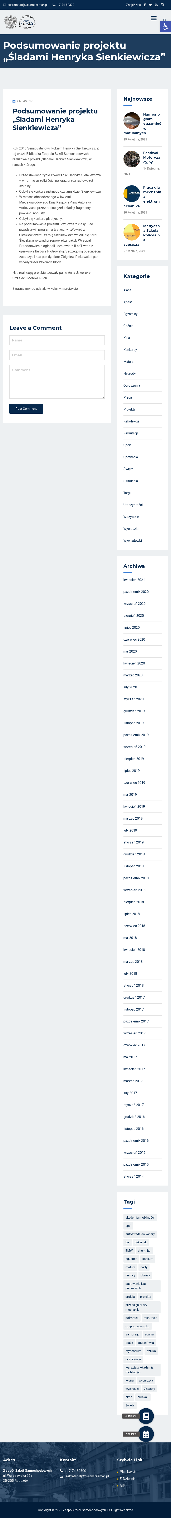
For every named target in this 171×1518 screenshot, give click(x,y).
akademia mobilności (140, 1217)
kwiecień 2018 (134, 950)
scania (149, 1334)
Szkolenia (130, 481)
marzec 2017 (133, 1081)
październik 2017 (136, 1021)
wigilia (130, 1380)
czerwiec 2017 (134, 1045)
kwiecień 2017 (134, 1069)
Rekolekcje (131, 421)
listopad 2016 (133, 1129)
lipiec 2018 (131, 914)
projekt (130, 1297)
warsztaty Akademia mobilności (139, 1370)
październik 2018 (136, 878)
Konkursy (130, 350)
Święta (128, 469)
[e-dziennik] (146, 1416)
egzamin (131, 1259)
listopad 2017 (133, 1009)
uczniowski (133, 1359)
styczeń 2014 (133, 1176)
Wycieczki (130, 529)
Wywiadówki (132, 541)
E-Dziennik (128, 1479)
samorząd (133, 1334)
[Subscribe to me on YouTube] (156, 4)
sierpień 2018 (133, 902)
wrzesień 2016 (134, 1153)
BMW (129, 1251)
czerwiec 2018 (134, 926)
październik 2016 (136, 1141)
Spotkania (130, 457)
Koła (126, 338)
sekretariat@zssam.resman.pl (28, 4)
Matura (128, 362)
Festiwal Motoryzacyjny (151, 157)
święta (130, 1405)
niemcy (130, 1275)
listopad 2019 (133, 723)
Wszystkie (131, 517)
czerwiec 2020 (134, 639)
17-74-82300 (65, 4)
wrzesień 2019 (134, 747)
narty (144, 1267)
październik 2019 (136, 735)
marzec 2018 (133, 962)
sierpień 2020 (133, 616)
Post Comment (26, 409)
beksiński (141, 1242)
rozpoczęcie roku (138, 1326)
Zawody (149, 1389)
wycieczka (146, 1380)
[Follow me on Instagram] (162, 4)
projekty (145, 1297)
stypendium (133, 1351)
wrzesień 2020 (134, 604)
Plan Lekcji (128, 1472)
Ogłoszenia (131, 386)
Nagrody (129, 374)
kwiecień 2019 (134, 807)
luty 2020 (130, 687)
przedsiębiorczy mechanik (136, 1307)
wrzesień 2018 (134, 890)
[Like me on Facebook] (144, 4)
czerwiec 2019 (134, 783)
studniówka (146, 1343)
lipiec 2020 (131, 628)
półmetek (132, 1318)
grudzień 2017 (134, 997)
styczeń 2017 (133, 1105)
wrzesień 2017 (134, 1033)
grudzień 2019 (134, 711)
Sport (127, 445)
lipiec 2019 (131, 771)
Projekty (129, 409)
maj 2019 (130, 795)
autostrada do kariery (140, 1234)
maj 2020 (130, 651)
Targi (127, 493)
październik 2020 (136, 592)
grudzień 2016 (134, 1117)
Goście (128, 326)
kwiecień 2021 (134, 580)
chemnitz (144, 1251)
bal (128, 1242)
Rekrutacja (130, 433)
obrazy (145, 1275)
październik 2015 (136, 1165)
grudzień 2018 (134, 854)
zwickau (142, 1397)
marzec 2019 (133, 818)
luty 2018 (130, 974)
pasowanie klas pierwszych (136, 1286)
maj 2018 (130, 938)
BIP (122, 1486)
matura (130, 1267)
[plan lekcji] (146, 1434)
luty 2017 (130, 1093)
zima (129, 1397)
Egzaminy (130, 314)
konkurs (147, 1259)
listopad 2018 (133, 866)
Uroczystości (133, 505)
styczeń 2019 (133, 842)
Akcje (127, 290)
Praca (127, 397)
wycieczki (132, 1389)
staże (129, 1343)
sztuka (151, 1351)
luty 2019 (130, 830)
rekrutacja (150, 1318)
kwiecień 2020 (134, 663)
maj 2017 (130, 1057)
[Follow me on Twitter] (150, 4)
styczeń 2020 (133, 699)
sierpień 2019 (133, 759)
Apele (127, 302)
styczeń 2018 (133, 986)
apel (128, 1226)
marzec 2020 (133, 675)
